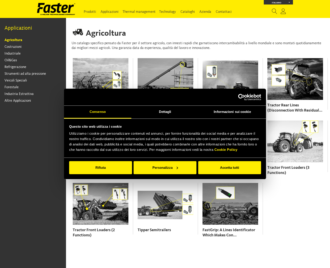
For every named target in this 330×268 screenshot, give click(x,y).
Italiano (276, 3)
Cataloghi (187, 12)
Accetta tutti (229, 167)
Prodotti (90, 12)
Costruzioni (13, 47)
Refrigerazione (15, 67)
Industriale (12, 53)
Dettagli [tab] (165, 112)
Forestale (11, 87)
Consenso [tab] (98, 112)
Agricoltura (13, 40)
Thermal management (139, 12)
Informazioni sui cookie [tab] (232, 112)
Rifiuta (100, 167)
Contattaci (224, 12)
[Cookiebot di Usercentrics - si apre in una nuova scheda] (241, 97)
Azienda (205, 12)
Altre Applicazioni (17, 101)
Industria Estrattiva (19, 94)
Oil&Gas (10, 60)
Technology (167, 12)
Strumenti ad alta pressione (25, 74)
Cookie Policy (226, 150)
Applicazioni (110, 12)
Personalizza (162, 167)
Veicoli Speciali (15, 80)
